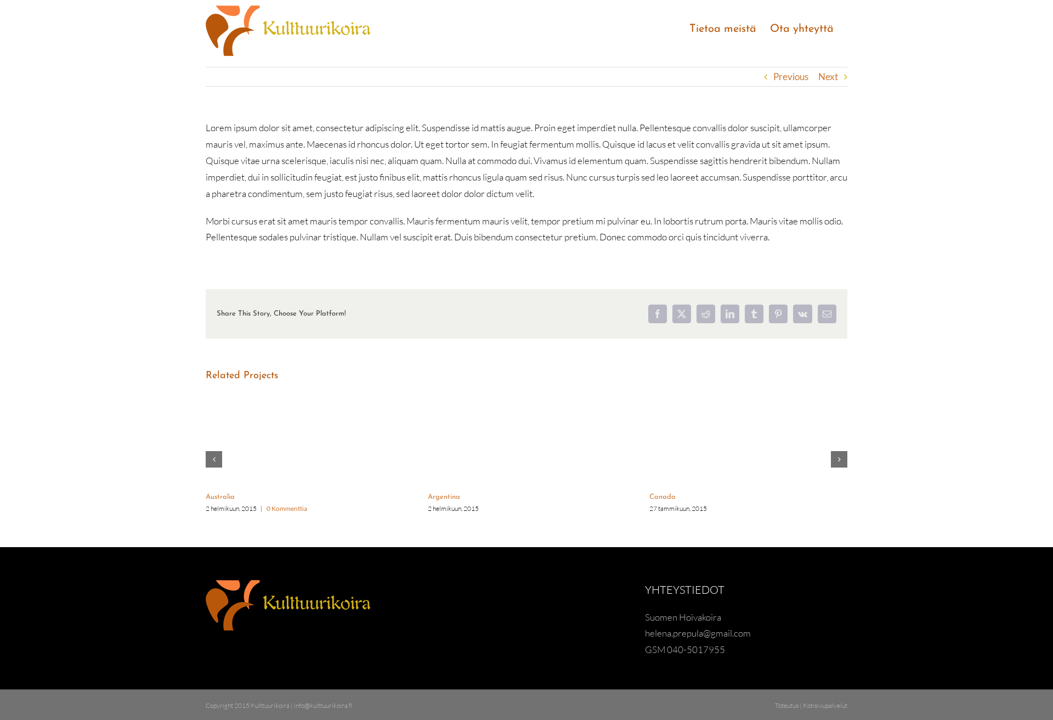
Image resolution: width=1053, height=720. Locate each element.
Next (828, 76)
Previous (790, 76)
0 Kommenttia (287, 508)
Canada (662, 496)
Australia (220, 496)
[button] (214, 459)
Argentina (444, 496)
